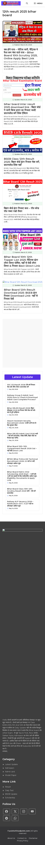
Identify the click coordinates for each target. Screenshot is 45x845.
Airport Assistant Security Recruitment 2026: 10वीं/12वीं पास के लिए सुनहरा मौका (21, 423)
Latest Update (11, 764)
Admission (9, 768)
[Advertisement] (22, 343)
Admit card (10, 772)
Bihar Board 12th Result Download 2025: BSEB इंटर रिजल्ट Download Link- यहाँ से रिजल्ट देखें (21, 294)
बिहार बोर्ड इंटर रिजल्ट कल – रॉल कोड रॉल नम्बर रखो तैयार (21, 210)
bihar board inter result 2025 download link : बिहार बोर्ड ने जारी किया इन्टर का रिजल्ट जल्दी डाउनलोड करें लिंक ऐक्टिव (22, 109)
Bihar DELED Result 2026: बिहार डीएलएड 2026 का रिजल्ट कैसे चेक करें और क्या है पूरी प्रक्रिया (21, 410)
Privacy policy (22, 841)
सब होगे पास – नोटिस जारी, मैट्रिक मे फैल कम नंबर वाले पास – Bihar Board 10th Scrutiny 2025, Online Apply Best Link (21, 54)
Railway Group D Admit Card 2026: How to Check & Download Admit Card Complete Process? (22, 397)
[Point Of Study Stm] (11, 3)
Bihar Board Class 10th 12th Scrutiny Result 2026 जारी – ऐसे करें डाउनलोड (21, 491)
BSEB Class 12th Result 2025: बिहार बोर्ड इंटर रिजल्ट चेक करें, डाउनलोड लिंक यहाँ (22, 161)
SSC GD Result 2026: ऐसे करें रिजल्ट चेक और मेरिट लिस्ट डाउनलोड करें (21, 386)
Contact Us (21, 838)
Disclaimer (33, 838)
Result (8, 787)
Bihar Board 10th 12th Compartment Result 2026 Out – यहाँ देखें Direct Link (22, 448)
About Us (11, 838)
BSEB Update (11, 794)
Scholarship (10, 798)
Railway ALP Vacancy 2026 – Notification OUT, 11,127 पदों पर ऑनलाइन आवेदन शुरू (20, 504)
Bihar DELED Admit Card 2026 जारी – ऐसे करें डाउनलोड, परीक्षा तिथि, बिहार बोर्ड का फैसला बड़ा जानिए (22, 436)
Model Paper (10, 775)
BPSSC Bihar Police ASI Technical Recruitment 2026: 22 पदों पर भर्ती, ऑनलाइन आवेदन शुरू (22, 461)
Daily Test (9, 790)
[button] (27, 3)
